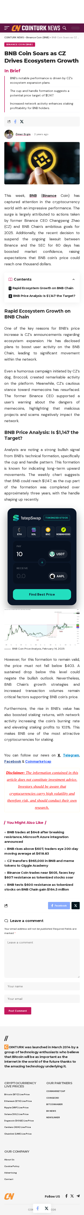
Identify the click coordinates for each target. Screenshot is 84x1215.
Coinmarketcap (38, 761)
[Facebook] (66, 1196)
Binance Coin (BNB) (19, 44)
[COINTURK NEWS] (36, 28)
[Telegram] (78, 1196)
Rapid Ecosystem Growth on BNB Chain (42, 288)
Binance (49, 195)
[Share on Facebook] (15, 121)
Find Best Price (42, 594)
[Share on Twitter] (22, 121)
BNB (33, 195)
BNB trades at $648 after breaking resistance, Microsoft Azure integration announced (36, 837)
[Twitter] (72, 1196)
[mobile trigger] (8, 28)
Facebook (12, 761)
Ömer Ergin (23, 134)
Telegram (71, 755)
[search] (64, 28)
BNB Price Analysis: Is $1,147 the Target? (44, 296)
